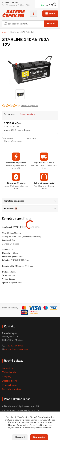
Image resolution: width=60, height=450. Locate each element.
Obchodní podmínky (11, 389)
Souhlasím (39, 437)
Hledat (51, 23)
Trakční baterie (9, 372)
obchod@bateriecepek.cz (16, 349)
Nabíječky (6, 376)
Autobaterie (7, 368)
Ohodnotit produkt (29, 105)
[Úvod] (13, 14)
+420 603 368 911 (10, 3)
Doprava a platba (10, 380)
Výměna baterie (9, 385)
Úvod (4, 32)
